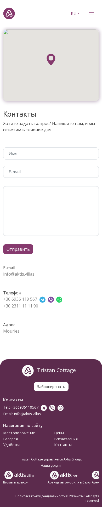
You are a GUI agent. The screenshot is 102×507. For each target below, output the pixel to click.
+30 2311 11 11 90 (20, 306)
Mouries (11, 331)
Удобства (11, 444)
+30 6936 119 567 (20, 299)
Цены (59, 432)
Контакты (63, 444)
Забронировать (51, 386)
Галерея (10, 438)
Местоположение (19, 432)
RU (74, 13)
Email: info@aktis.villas (22, 413)
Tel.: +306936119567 (20, 407)
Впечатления (66, 438)
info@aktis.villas (19, 274)
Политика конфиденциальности (40, 496)
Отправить (18, 249)
